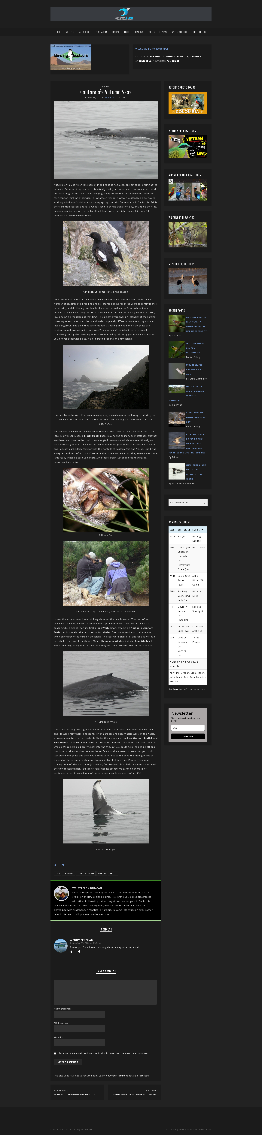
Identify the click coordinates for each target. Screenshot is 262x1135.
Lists (126, 32)
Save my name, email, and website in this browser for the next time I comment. (104, 1053)
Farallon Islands (86, 873)
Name (62, 1008)
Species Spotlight (180, 32)
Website (58, 1037)
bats (58, 873)
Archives (70, 32)
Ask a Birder (85, 32)
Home (58, 32)
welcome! (173, 60)
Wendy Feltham (81, 940)
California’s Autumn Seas (105, 92)
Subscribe (188, 736)
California (69, 873)
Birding (116, 32)
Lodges (151, 32)
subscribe (195, 56)
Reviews (163, 32)
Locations (138, 32)
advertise (182, 56)
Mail (61, 1022)
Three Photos (199, 32)
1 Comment (124, 97)
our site (155, 56)
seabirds (102, 873)
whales (113, 873)
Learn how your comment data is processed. (124, 1075)
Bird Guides (101, 32)
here (176, 689)
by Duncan (110, 97)
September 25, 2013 (91, 97)
